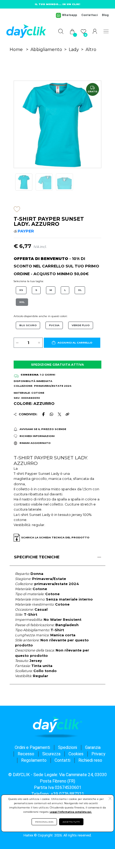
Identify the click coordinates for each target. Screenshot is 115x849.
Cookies (75, 753)
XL (80, 290)
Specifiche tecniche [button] (36, 557)
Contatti (62, 760)
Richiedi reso (90, 760)
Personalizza (44, 821)
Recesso (26, 753)
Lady (74, 49)
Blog (105, 15)
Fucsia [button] (54, 325)
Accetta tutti (71, 821)
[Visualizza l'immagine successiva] (20, 124)
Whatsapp (69, 15)
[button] (72, 343)
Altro (91, 49)
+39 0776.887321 (67, 793)
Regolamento (34, 760)
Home (16, 49)
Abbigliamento (46, 49)
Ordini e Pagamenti (32, 747)
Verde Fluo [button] (81, 325)
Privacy (98, 753)
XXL (22, 302)
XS (21, 290)
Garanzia (93, 747)
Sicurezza (51, 753)
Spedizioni (67, 747)
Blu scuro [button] (28, 325)
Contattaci (89, 15)
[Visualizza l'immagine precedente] (94, 124)
